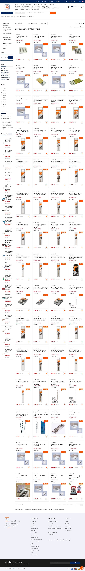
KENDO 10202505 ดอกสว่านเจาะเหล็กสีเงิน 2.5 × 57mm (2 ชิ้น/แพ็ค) (76, 100)
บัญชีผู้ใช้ (67, 523)
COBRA (4, 88)
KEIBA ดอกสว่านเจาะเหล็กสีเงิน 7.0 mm (8, 328)
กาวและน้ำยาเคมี (51, 4)
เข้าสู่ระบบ (82, 7)
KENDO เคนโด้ (18, 128)
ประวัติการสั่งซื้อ (68, 526)
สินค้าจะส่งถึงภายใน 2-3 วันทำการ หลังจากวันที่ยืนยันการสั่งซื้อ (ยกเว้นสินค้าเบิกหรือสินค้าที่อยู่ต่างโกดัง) (7, 126)
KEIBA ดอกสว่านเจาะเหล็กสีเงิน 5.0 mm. (8, 351)
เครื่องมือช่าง (36, 4)
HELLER (4, 90)
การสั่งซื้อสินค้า (51, 534)
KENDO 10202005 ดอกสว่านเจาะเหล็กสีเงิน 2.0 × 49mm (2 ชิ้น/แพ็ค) (57, 100)
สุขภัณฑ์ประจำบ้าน (35, 9)
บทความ (51, 1)
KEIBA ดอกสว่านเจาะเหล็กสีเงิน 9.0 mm (8, 306)
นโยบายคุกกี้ (50, 523)
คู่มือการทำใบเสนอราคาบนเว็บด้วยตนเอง (55, 529)
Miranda (4, 102)
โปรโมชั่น (22, 4)
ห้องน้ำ (38, 7)
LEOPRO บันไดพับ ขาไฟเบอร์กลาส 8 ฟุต (8, 163)
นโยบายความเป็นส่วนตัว (53, 521)
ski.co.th (14, 568)
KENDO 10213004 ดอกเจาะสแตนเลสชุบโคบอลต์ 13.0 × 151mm (75, 383)
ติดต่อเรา (67, 521)
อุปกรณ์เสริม (16, 16)
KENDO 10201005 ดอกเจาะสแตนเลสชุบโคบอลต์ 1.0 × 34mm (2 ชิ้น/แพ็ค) (58, 383)
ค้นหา (53, 12)
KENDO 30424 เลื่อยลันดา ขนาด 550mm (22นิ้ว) (8, 230)
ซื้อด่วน (37, 1)
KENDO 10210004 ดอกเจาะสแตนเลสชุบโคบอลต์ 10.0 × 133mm (40, 226)
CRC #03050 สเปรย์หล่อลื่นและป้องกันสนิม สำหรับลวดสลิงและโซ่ (8, 276)
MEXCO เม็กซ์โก (36, 410)
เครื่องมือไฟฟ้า (29, 4)
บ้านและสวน (17, 6)
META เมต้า (18, 410)
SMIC (4, 106)
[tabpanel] (7, 248)
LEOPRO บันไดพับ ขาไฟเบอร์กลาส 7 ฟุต (8, 174)
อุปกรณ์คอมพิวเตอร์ (55, 7)
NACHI (4, 104)
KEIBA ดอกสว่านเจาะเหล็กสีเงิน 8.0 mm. (8, 317)
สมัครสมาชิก (75, 7)
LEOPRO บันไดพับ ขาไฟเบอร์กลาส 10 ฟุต (8, 140)
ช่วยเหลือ (58, 1)
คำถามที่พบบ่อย (68, 530)
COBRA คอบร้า (71, 473)
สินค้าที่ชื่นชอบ (68, 528)
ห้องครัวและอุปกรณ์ (31, 7)
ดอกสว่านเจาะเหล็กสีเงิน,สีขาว (27, 16)
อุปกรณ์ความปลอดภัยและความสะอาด (22, 9)
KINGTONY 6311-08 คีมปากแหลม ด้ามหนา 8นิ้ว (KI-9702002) (8, 265)
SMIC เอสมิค (18, 34)
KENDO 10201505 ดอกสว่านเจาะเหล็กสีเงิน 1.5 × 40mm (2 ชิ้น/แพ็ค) (41, 100)
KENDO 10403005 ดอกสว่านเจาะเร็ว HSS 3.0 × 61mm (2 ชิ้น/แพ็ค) (23, 320)
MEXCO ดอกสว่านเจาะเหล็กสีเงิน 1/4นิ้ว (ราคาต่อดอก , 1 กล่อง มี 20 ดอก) (41, 414)
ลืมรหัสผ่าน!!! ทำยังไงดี (52, 532)
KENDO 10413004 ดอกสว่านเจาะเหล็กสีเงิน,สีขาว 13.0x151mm (40, 383)
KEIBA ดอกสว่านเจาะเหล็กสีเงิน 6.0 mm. (8, 339)
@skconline (9, 528)
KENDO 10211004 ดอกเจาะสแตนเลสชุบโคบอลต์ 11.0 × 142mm (75, 226)
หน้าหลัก (3, 16)
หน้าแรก (16, 4)
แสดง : (42, 23)
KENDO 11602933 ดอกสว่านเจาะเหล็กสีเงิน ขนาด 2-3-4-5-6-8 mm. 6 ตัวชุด (76, 257)
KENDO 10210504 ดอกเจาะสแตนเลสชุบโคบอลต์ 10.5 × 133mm (57, 226)
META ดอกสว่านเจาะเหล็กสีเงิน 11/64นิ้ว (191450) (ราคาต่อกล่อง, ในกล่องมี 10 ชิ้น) (22, 414)
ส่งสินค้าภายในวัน (6, 118)
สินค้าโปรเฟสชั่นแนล (26, 6)
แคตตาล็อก (44, 1)
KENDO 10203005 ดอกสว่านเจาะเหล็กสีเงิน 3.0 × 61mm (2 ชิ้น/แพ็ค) (22, 132)
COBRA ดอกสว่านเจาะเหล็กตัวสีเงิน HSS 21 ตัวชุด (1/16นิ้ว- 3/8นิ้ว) (75, 477)
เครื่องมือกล (43, 4)
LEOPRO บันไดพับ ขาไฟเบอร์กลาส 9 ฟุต (8, 151)
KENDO (4, 95)
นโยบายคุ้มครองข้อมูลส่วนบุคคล (54, 526)
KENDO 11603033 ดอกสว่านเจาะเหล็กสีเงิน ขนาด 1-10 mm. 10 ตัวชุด (23, 289)
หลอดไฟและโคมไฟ (46, 7)
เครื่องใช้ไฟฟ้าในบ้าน (36, 6)
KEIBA (4, 93)
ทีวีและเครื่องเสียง (45, 6)
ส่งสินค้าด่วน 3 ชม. (7, 116)
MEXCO (4, 99)
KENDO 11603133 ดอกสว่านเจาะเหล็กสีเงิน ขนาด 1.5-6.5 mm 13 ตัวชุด (41, 289)
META (4, 97)
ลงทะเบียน (75, 562)
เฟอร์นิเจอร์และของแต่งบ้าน (20, 7)
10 (81, 23)
